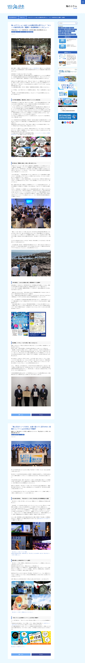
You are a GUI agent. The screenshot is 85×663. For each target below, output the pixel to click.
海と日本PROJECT (13, 17)
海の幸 (67, 32)
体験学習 (63, 27)
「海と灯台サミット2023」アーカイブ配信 (19, 551)
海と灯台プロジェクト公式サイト (44, 518)
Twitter (21, 414)
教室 (32, 31)
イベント (20, 434)
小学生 (74, 31)
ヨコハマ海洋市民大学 (35, 68)
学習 (67, 31)
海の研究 (67, 34)
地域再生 (16, 434)
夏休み (75, 34)
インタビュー (18, 31)
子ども (70, 32)
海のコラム (22, 17)
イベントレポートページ (39, 133)
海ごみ (71, 29)
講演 (30, 31)
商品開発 (70, 31)
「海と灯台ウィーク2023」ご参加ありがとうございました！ (22, 612)
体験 (27, 31)
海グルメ (75, 29)
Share (42, 414)
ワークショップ (23, 31)
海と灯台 (13, 434)
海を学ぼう (13, 31)
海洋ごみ (67, 27)
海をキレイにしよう (62, 34)
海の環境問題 (67, 29)
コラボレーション (61, 29)
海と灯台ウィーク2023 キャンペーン (18, 646)
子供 (63, 32)
